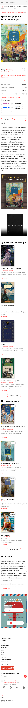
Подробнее (4, 278)
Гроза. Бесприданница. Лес (10, 380)
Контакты (3, 657)
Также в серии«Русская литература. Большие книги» (13, 76)
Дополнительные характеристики (11, 97)
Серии (2, 650)
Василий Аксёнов (5, 536)
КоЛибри (19, 6)
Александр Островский (7, 70)
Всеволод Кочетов (6, 465)
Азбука (5, 6)
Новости (3, 640)
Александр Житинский (7, 429)
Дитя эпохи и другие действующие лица (13, 427)
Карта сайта (4, 664)
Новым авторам (5, 645)
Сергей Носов (4, 501)
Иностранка (12, 6)
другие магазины (6, 112)
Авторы (3, 643)
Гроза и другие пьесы (8, 305)
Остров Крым (5, 535)
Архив (2, 652)
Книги (15, 8)
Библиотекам (4, 647)
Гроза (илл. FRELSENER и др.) (11, 268)
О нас (2, 654)
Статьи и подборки (6, 638)
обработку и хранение (10, 682)
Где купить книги (6, 659)
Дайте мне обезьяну (8, 499)
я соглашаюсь (20, 681)
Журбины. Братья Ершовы (10, 463)
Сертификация (5, 661)
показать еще (14, 395)
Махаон (25, 6)
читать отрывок (7, 119)
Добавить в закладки (20, 119)
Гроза (3, 344)
